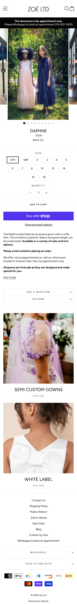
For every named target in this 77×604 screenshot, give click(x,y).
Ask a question (38, 292)
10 (42, 168)
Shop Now (38, 396)
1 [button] (24, 123)
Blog (38, 529)
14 (64, 168)
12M (12, 159)
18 (44, 177)
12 (53, 168)
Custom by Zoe (38, 534)
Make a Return (38, 511)
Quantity (38, 185)
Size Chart (38, 523)
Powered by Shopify (38, 601)
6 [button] (43, 123)
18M (25, 159)
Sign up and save (38, 563)
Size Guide (9, 277)
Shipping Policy (38, 506)
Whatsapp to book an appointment (38, 540)
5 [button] (39, 123)
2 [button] (28, 123)
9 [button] (53, 123)
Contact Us (38, 500)
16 (33, 177)
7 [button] (46, 123)
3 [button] (32, 123)
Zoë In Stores (39, 517)
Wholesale (38, 552)
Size (38, 153)
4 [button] (36, 123)
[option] (38, 22)
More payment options (38, 224)
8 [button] (50, 123)
